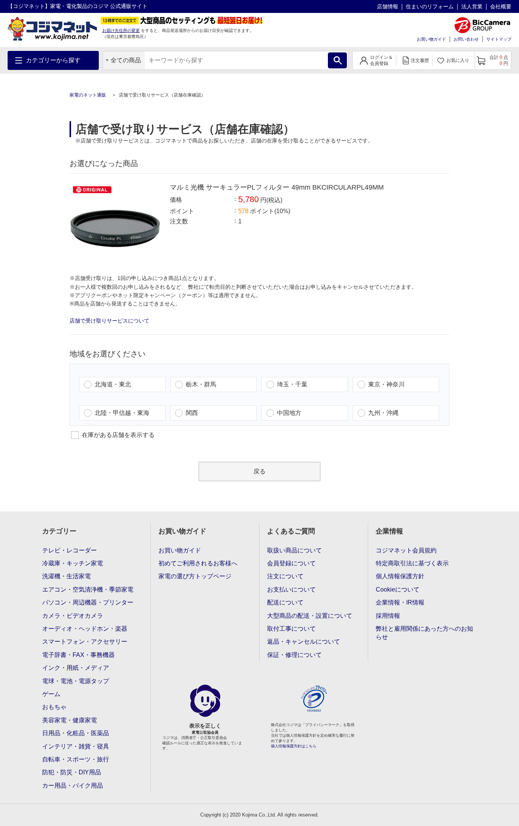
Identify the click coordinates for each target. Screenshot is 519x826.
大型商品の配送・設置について (309, 615)
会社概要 (500, 6)
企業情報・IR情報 (400, 602)
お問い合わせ (466, 39)
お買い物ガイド (431, 39)
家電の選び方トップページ (194, 576)
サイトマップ (498, 39)
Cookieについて (397, 589)
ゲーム (51, 694)
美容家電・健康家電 (69, 720)
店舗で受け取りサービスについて (109, 321)
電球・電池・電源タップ (75, 681)
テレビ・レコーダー (69, 550)
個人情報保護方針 (400, 576)
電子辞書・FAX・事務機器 (78, 655)
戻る (259, 471)
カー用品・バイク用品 (72, 785)
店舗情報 (387, 6)
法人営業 (472, 6)
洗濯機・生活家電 (66, 576)
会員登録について (291, 563)
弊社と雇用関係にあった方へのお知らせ (424, 632)
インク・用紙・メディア (75, 668)
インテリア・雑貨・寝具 (75, 746)
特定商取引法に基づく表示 (412, 563)
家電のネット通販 (88, 95)
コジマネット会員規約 (406, 550)
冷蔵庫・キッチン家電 (72, 563)
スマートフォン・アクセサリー (84, 641)
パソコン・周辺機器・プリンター (87, 602)
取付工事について (291, 628)
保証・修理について (294, 655)
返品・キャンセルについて (303, 641)
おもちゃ (54, 707)
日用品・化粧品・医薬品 (75, 733)
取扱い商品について (294, 550)
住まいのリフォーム (430, 6)
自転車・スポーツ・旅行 (75, 759)
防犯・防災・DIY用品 (71, 772)
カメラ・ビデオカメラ (72, 615)
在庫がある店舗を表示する (118, 435)
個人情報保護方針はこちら (293, 746)
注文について (285, 576)
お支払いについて (291, 589)
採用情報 (388, 615)
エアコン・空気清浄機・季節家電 (87, 589)
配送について (285, 602)
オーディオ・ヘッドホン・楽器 (84, 628)
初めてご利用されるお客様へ (197, 563)
